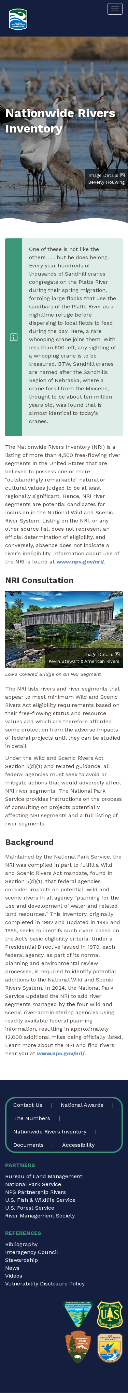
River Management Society (40, 1215)
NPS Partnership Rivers (35, 1192)
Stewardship (21, 1260)
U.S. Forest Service (29, 1207)
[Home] (18, 19)
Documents (28, 1145)
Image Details (103, 175)
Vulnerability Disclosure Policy (45, 1283)
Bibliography (21, 1244)
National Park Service (33, 1184)
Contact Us (27, 1105)
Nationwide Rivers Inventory (49, 1131)
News (12, 1267)
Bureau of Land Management (43, 1176)
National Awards (82, 1105)
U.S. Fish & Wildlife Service (40, 1199)
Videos (13, 1275)
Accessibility (78, 1145)
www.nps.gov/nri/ (80, 561)
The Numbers (31, 1118)
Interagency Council (31, 1252)
